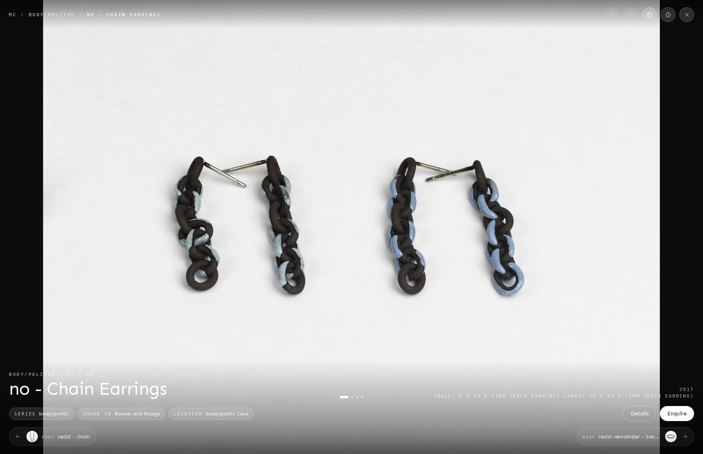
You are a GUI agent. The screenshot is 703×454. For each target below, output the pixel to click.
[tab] (344, 397)
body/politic (52, 14)
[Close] (686, 14)
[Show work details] (668, 14)
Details (639, 414)
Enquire (677, 414)
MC (13, 14)
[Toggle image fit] (649, 14)
